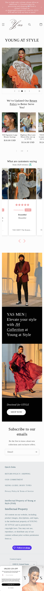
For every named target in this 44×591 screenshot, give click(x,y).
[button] (3, 24)
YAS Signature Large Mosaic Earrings (9, 136)
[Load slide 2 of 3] (21, 91)
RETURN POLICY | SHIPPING (18, 474)
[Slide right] (27, 151)
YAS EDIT (22, 68)
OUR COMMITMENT (14, 480)
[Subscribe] (36, 452)
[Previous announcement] (2, 7)
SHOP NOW (16, 412)
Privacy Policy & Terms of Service (19, 491)
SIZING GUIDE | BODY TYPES (18, 485)
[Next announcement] (41, 7)
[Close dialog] (42, 567)
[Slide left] (16, 151)
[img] (22, 205)
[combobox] (3, 575)
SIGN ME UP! (11, 584)
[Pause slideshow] (39, 91)
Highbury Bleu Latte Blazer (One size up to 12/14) (28, 137)
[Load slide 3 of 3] (25, 91)
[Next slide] (29, 91)
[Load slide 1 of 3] (18, 91)
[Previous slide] (14, 91)
